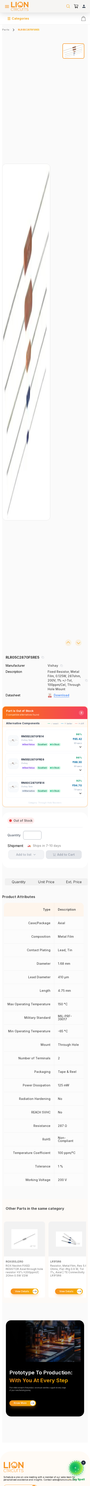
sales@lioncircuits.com (64, 1479)
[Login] (83, 6)
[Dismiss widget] (83, 1462)
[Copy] (42, 657)
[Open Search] (68, 6)
